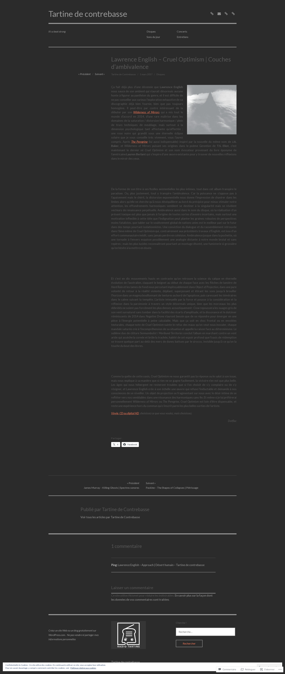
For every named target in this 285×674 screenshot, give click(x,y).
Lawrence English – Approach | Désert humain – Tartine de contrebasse (161, 565)
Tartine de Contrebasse (123, 74)
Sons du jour (153, 36)
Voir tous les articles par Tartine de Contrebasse (110, 517)
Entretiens (182, 36)
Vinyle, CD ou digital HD (125, 413)
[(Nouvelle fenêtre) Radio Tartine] (128, 648)
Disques (151, 31)
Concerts (182, 31)
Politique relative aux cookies (83, 668)
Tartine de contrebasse (87, 13)
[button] (212, 109)
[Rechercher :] (205, 631)
